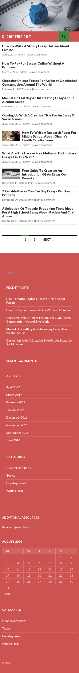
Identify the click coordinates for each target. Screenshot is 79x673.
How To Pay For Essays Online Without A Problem (39, 310)
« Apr (6, 594)
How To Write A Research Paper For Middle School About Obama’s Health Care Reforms (49, 136)
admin (21, 54)
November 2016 (16, 425)
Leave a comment (37, 54)
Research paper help (15, 527)
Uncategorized (16, 483)
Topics (10, 475)
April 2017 (13, 387)
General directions (18, 468)
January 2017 (15, 410)
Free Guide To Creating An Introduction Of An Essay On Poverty (44, 174)
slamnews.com (17, 36)
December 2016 (16, 417)
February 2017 (15, 402)
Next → (49, 239)
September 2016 (17, 432)
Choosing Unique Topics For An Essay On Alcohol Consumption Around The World (39, 82)
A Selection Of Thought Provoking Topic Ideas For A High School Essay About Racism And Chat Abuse (38, 212)
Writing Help (14, 490)
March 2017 (14, 394)
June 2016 (13, 440)
